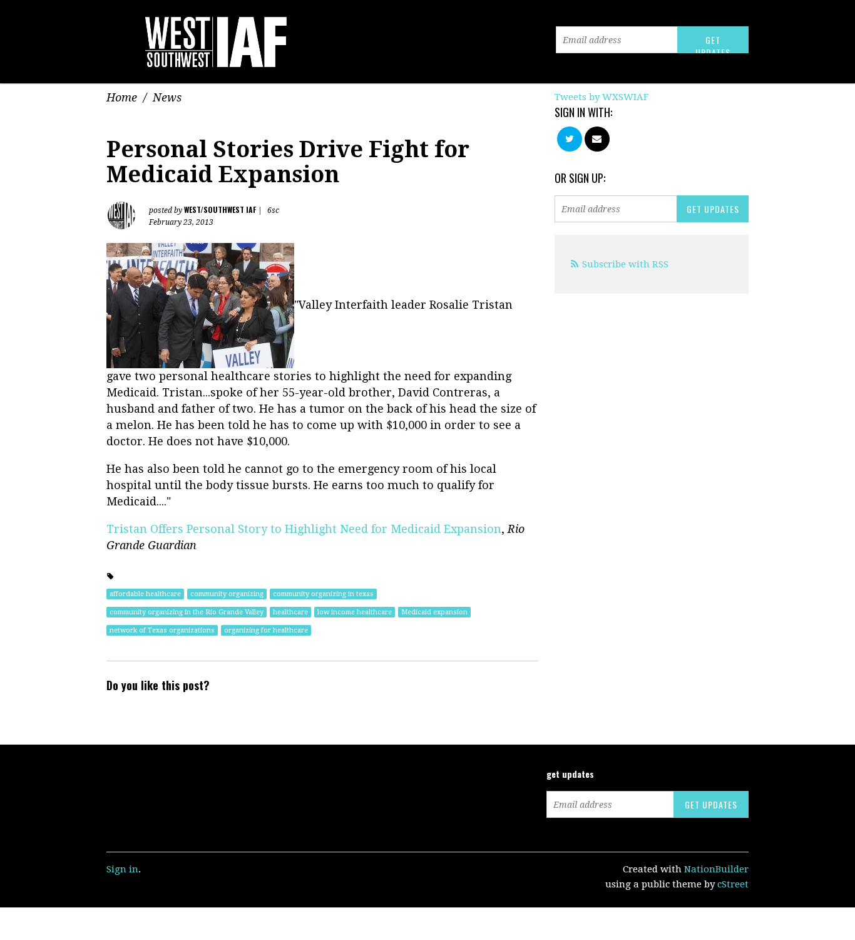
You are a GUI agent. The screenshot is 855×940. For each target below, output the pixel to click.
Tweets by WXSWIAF (601, 97)
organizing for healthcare (266, 630)
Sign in (122, 869)
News (167, 97)
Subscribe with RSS (625, 264)
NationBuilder (716, 869)
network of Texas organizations (162, 630)
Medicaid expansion (434, 612)
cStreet (733, 884)
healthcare (290, 612)
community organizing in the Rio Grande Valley (187, 612)
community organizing (227, 594)
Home (121, 97)
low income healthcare (354, 612)
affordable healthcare (145, 594)
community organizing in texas (323, 594)
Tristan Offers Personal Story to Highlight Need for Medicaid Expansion (303, 528)
